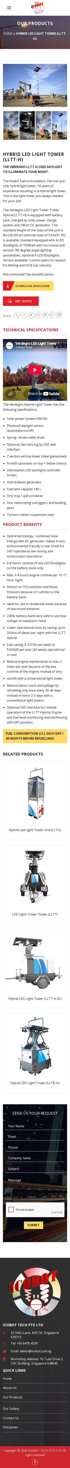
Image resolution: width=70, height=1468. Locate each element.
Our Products (12, 1397)
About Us (10, 1388)
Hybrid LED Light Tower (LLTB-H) (35, 1083)
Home (8, 33)
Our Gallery (11, 1408)
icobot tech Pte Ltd (45, 1450)
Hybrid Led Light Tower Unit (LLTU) (35, 830)
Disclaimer (10, 1427)
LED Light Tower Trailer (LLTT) (35, 914)
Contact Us (11, 1418)
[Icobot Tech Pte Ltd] (37, 8)
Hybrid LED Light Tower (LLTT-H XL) (35, 998)
